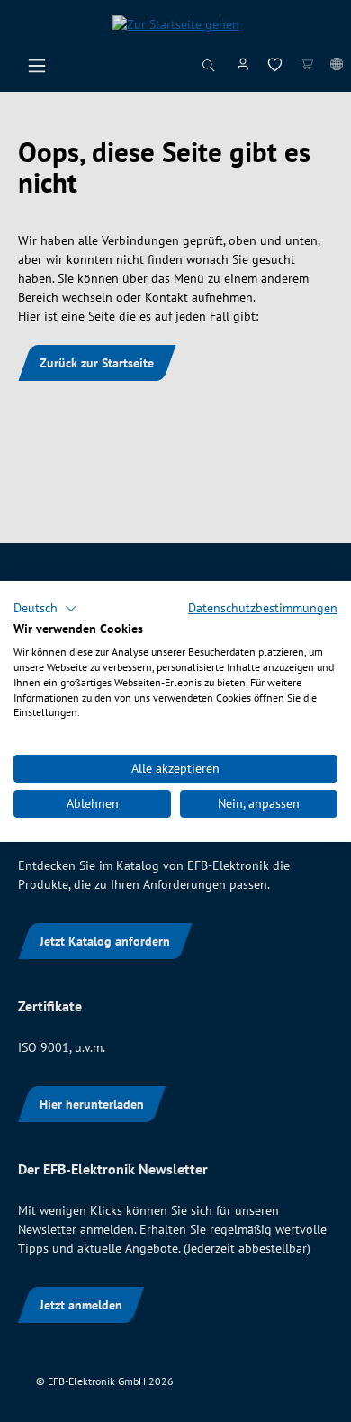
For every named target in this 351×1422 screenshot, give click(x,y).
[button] (45, 608)
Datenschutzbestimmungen (263, 607)
